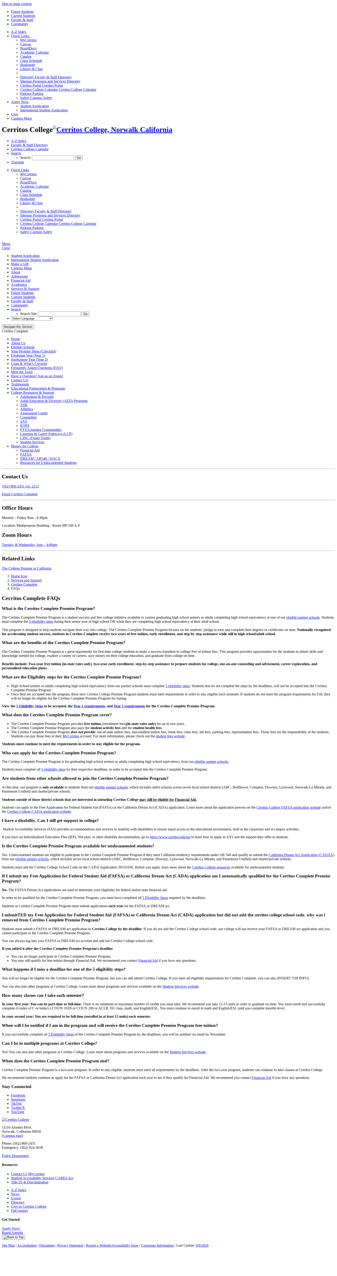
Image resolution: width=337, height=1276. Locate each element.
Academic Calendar (34, 52)
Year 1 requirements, (89, 706)
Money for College (25, 446)
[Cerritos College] (15, 1120)
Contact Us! (19, 380)
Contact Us (19, 1174)
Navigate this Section (18, 326)
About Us (18, 343)
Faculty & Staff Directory (46, 77)
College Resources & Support (32, 392)
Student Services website (181, 986)
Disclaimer (47, 1245)
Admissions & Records (37, 397)
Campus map (12, 1136)
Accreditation (27, 1245)
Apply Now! (11, 1228)
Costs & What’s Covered (29, 364)
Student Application (34, 106)
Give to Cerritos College (28, 1206)
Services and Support (26, 580)
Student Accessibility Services (32, 1178)
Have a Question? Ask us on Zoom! (37, 376)
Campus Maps (21, 118)
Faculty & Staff (22, 20)
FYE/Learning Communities (40, 430)
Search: (26, 158)
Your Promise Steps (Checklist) (33, 351)
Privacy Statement (70, 1245)
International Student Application (44, 110)
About (15, 272)
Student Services (32, 442)
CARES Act (64, 1178)
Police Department (15, 1156)
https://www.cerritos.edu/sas (170, 837)
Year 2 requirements (129, 706)
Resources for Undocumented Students (48, 463)
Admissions (19, 276)
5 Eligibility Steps (29, 706)
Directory (18, 1202)
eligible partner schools (303, 617)
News (15, 1194)
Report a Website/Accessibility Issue (112, 1245)
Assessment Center (34, 413)
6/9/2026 (202, 1245)
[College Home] (112, 129)
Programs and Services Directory (50, 81)
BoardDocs (28, 48)
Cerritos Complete (24, 584)
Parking (32, 94)
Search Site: (29, 314)
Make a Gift (19, 264)
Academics (19, 285)
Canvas (25, 44)
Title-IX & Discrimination (29, 1182)
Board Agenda (12, 1233)
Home (15, 339)
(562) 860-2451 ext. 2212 (20, 486)
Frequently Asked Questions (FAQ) (37, 368)
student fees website (170, 736)
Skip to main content (17, 4)
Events (16, 1198)
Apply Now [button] (20, 102)
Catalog (25, 56)
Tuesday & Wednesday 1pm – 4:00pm (29, 545)
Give (14, 114)
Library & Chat (31, 69)
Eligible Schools (23, 347)
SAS (23, 421)
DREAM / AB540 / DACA (40, 458)
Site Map (8, 1245)
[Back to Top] (13, 1237)
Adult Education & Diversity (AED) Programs (54, 401)
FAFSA (26, 454)
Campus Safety (36, 98)
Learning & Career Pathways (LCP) (46, 434)
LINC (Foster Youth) (35, 438)
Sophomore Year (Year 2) (29, 359)
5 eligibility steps (41, 621)
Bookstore (27, 65)
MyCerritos (28, 40)
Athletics (26, 409)
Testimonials (20, 384)
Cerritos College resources (211, 867)
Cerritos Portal (41, 85)
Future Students (22, 12)
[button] (16, 153)
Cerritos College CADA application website (39, 811)
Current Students (23, 16)
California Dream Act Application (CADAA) (301, 855)
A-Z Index (18, 32)
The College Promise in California (26, 568)
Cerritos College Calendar (58, 89)
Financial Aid (20, 280)
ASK (24, 405)
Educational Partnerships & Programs (38, 388)
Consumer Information (157, 1245)
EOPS (24, 425)
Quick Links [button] (21, 36)
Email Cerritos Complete (20, 494)
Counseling (28, 417)
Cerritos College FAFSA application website (289, 807)
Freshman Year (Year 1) (28, 355)
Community (19, 24)
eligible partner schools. (212, 761)
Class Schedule (31, 61)
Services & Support (25, 289)
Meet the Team (22, 372)
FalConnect (19, 1211)
